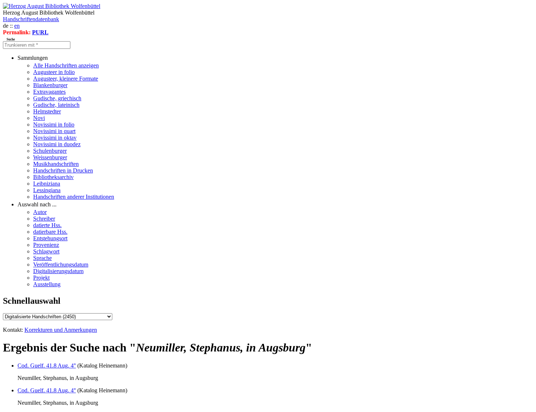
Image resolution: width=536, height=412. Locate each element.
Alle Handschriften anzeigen (66, 65)
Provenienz (46, 245)
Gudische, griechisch (57, 98)
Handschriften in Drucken (63, 170)
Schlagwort (46, 251)
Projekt (41, 278)
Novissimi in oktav (55, 138)
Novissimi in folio (53, 124)
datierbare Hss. (50, 232)
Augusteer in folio (54, 72)
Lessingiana (47, 190)
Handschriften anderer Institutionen (73, 197)
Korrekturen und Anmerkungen (60, 330)
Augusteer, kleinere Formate (65, 78)
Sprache (42, 258)
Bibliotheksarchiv (53, 177)
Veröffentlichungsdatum (60, 264)
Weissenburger (50, 157)
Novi (39, 118)
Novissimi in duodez (57, 144)
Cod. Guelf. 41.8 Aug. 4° (47, 365)
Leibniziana (46, 183)
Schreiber (44, 218)
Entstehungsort (50, 238)
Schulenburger (50, 151)
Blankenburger (50, 85)
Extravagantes (49, 92)
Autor (40, 212)
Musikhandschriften (56, 164)
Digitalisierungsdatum (58, 271)
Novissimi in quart (54, 131)
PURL (40, 32)
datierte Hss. (47, 225)
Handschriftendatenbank (31, 19)
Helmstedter (47, 111)
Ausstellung (47, 284)
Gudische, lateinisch (56, 105)
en (17, 26)
